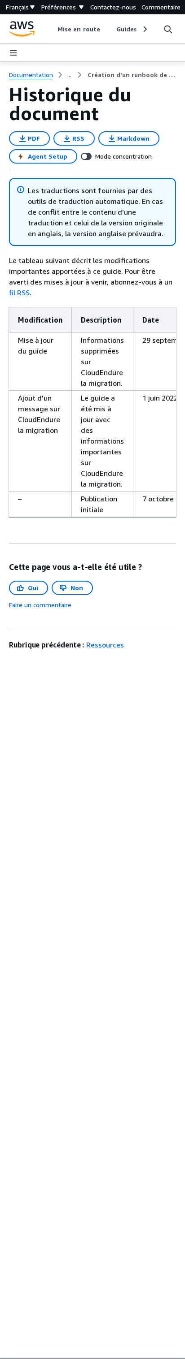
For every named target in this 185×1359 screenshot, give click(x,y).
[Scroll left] (51, 29)
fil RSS (19, 292)
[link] (132, 74)
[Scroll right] (144, 29)
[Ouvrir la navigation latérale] (13, 53)
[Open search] (168, 29)
